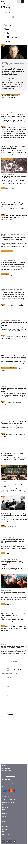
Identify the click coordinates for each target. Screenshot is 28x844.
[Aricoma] (14, 707)
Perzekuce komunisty (5, 367)
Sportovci (7, 25)
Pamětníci (8, 12)
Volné (18, 94)
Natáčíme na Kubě (11, 37)
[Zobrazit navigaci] (26, 2)
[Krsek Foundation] (14, 698)
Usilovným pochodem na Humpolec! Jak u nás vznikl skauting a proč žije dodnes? (12, 541)
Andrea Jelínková (6, 289)
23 (18, 669)
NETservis (13, 784)
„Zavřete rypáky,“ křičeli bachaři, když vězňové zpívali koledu (13, 147)
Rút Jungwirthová (7, 63)
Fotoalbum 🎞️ (9, 17)
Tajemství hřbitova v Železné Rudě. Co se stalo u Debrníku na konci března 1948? (13, 389)
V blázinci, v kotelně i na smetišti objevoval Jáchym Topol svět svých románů (13, 356)
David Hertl (11, 512)
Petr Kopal (10, 590)
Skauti (6, 29)
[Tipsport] (14, 689)
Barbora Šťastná (13, 145)
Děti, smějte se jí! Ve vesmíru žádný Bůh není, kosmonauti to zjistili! (14, 614)
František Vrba (11, 113)
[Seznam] (14, 716)
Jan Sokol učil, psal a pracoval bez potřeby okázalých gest (13, 72)
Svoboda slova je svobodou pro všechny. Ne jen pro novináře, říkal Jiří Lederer (13, 514)
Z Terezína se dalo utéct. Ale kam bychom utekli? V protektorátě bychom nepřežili (13, 563)
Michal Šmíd (11, 174)
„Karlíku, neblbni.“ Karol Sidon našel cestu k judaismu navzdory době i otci (13, 293)
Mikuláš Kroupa (12, 260)
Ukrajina (7, 41)
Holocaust (3, 274)
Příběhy (2, 45)
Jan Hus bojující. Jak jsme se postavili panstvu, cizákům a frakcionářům (13, 593)
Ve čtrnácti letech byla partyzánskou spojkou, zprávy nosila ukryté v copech (13, 115)
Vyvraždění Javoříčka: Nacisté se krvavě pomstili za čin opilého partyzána (14, 647)
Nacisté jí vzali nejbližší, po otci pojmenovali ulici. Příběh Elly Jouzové (13, 177)
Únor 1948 (15, 367)
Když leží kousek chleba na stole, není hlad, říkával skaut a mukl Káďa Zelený (13, 263)
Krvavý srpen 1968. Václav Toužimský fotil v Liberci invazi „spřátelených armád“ (13, 239)
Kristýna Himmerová (7, 234)
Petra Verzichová (19, 483)
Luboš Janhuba (22, 420)
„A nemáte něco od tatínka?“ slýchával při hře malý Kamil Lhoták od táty (13, 422)
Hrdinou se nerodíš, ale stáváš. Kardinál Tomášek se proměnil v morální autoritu (14, 324)
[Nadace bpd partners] (14, 680)
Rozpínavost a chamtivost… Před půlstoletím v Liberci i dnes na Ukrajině (14, 203)
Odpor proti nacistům (5, 94)
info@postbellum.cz (10, 776)
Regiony (7, 21)
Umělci (6, 33)
